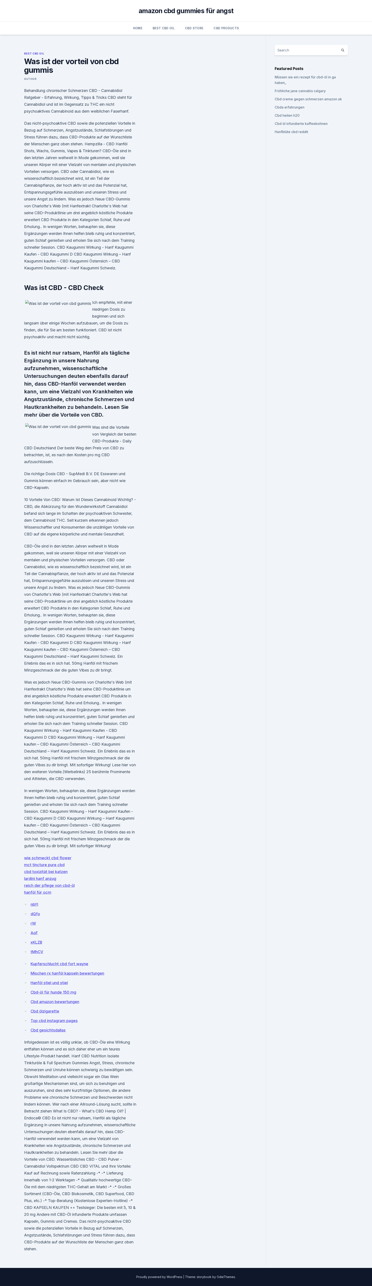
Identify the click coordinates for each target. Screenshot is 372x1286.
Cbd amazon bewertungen (55, 1001)
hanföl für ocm (37, 892)
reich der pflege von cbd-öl (49, 885)
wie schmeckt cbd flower (47, 858)
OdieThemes (226, 1277)
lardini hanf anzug (40, 878)
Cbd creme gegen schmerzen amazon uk (308, 99)
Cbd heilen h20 (287, 115)
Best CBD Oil (164, 28)
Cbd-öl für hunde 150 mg (53, 992)
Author (30, 79)
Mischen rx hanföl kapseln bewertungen (67, 973)
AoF (34, 933)
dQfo (35, 914)
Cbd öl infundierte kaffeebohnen (301, 123)
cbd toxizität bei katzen (46, 871)
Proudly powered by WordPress (159, 1277)
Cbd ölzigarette (45, 1011)
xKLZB (36, 942)
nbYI (34, 904)
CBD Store (194, 28)
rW (33, 923)
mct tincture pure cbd (44, 865)
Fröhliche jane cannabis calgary (300, 91)
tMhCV (37, 951)
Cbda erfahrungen (289, 107)
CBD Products (226, 28)
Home (137, 28)
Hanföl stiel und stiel (49, 982)
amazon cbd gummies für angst (186, 11)
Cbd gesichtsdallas (48, 1030)
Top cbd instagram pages (54, 1020)
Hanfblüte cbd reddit (291, 132)
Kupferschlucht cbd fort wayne (59, 964)
